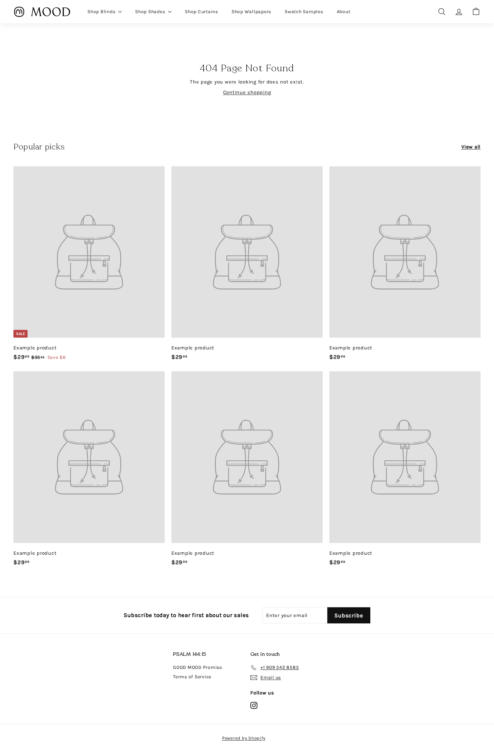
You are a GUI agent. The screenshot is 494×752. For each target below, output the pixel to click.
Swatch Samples (304, 11)
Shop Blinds (102, 11)
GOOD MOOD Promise (197, 667)
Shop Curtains (201, 11)
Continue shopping (247, 92)
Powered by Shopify (243, 738)
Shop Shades (150, 11)
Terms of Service (192, 677)
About (344, 11)
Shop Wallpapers (251, 11)
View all (471, 147)
